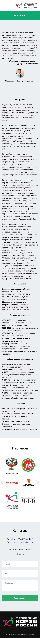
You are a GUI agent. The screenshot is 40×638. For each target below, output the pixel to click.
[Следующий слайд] (38, 482)
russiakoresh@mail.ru (23, 542)
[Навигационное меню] (3, 5)
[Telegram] (16, 554)
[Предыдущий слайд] (2, 482)
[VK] (23, 554)
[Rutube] (20, 554)
